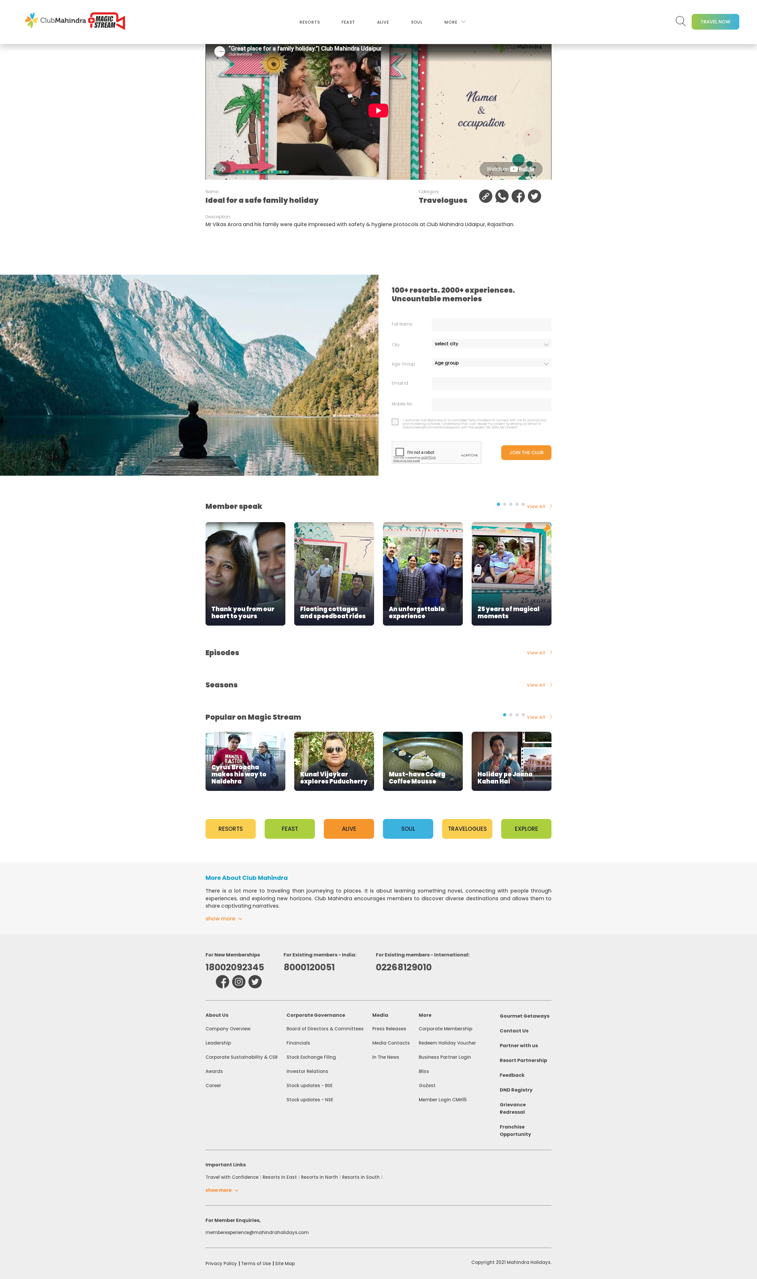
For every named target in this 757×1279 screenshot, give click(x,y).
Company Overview (228, 1029)
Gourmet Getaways (524, 1016)
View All (536, 506)
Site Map (285, 1263)
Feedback (512, 1075)
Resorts (310, 22)
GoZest (427, 1085)
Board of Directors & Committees (325, 1029)
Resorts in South (361, 1177)
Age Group (403, 364)
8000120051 (309, 967)
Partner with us (519, 1045)
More (450, 22)
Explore (526, 829)
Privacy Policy (221, 1263)
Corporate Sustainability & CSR (242, 1057)
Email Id (400, 383)
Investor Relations (307, 1071)
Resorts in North (319, 1177)
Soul (417, 22)
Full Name (402, 324)
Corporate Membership (445, 1029)
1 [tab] (498, 504)
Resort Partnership (523, 1060)
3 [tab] (510, 504)
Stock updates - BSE (310, 1085)
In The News (385, 1057)
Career (213, 1085)
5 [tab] (523, 504)
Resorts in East (280, 1177)
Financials (298, 1043)
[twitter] (255, 981)
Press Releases (389, 1029)
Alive (383, 22)
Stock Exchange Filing (311, 1057)
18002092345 (235, 967)
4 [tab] (517, 504)
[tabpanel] (245, 574)
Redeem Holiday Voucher (447, 1043)
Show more (220, 918)
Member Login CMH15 (443, 1100)
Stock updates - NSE (310, 1100)
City (395, 344)
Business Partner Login (445, 1057)
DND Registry (516, 1090)
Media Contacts (391, 1043)
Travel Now (715, 21)
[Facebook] (222, 981)
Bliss (424, 1071)
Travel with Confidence (232, 1177)
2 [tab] (504, 504)
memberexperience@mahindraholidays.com (257, 1232)
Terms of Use (256, 1263)
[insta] (238, 981)
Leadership (218, 1043)
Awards (214, 1071)
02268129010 (404, 967)
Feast (348, 22)
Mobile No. (402, 404)
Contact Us (514, 1030)
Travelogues (467, 829)
